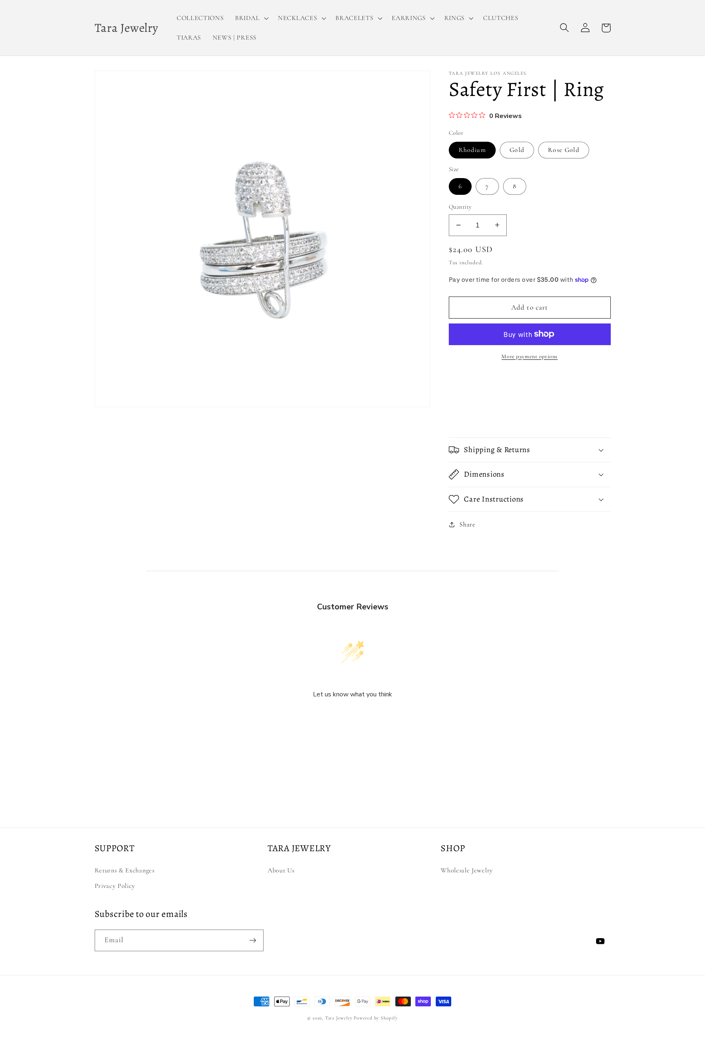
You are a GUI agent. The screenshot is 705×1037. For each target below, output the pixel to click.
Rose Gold (563, 150)
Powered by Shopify (376, 1018)
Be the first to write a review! (352, 716)
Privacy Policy (115, 886)
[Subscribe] (252, 941)
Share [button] (467, 524)
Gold (517, 150)
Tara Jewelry (338, 1018)
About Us (281, 870)
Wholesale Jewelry (467, 870)
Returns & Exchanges (125, 870)
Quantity (460, 206)
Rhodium (472, 150)
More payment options (529, 356)
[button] (250, 18)
